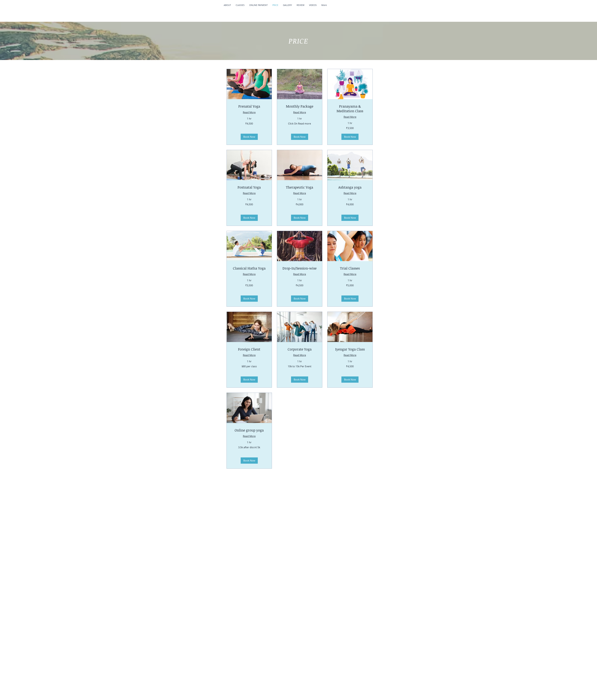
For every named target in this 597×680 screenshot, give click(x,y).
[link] (249, 106)
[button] (249, 137)
